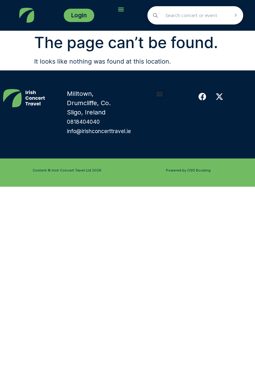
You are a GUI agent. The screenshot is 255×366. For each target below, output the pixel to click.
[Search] (235, 15)
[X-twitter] (219, 97)
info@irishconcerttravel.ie (99, 131)
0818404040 (83, 122)
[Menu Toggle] (121, 9)
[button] (159, 94)
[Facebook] (202, 97)
